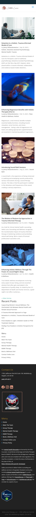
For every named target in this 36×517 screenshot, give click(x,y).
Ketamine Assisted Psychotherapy (18, 50)
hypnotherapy (19, 477)
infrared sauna (11, 479)
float (30, 114)
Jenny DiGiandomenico (10, 47)
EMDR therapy (27, 475)
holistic (4, 50)
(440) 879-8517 (6, 379)
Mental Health (6, 52)
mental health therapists (11, 449)
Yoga (3, 479)
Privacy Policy (6, 357)
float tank (29, 477)
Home (3, 337)
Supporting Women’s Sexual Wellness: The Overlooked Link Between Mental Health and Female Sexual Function (16, 307)
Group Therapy (6, 343)
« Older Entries (6, 298)
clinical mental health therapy (16, 472)
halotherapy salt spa (25, 479)
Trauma (14, 52)
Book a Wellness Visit (8, 351)
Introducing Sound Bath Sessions (14, 167)
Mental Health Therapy (9, 346)
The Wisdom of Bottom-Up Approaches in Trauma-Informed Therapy (17, 219)
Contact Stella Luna (8, 354)
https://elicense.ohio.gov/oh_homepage (13, 464)
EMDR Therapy (6, 348)
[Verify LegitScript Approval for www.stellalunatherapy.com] (7, 500)
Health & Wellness (7, 116)
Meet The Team (7, 340)
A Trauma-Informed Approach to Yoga (14, 312)
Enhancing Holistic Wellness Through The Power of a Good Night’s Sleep (16, 271)
